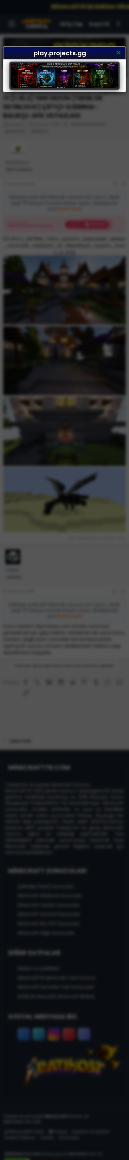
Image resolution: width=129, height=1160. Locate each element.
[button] (118, 53)
